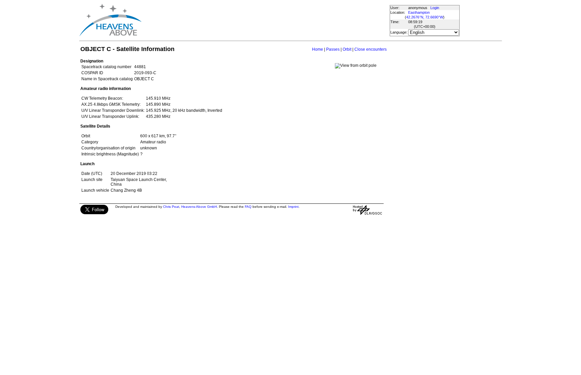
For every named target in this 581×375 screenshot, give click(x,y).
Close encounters (370, 49)
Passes (333, 49)
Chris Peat (171, 206)
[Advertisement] (265, 20)
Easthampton (419, 12)
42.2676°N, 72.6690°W (424, 17)
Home (317, 49)
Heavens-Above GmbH (199, 206)
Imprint (293, 206)
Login (434, 8)
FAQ (248, 206)
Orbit (347, 49)
